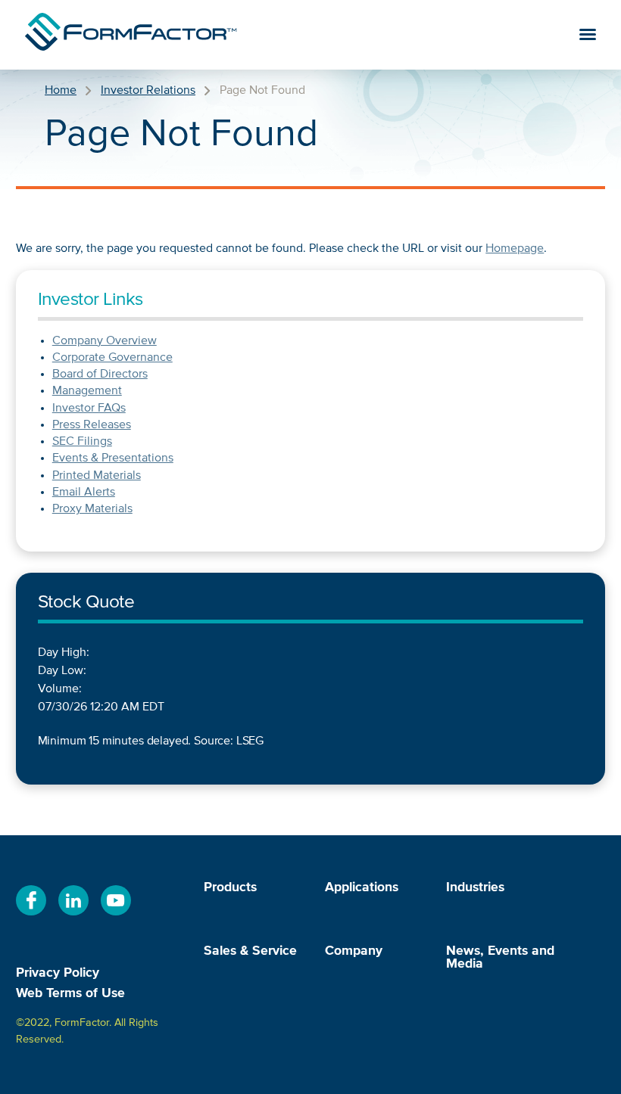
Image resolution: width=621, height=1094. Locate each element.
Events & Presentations (112, 458)
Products (230, 887)
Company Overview (104, 341)
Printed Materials (96, 476)
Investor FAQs (89, 408)
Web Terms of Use (70, 993)
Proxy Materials (92, 509)
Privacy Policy (57, 973)
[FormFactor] (131, 35)
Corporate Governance (112, 358)
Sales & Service (250, 951)
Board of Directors (100, 374)
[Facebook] (31, 916)
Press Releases (91, 425)
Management (87, 391)
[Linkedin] (73, 916)
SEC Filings (82, 442)
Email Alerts (83, 492)
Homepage (514, 249)
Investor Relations (148, 91)
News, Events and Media (500, 958)
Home (60, 91)
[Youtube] (116, 916)
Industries (475, 887)
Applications (361, 887)
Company (353, 951)
